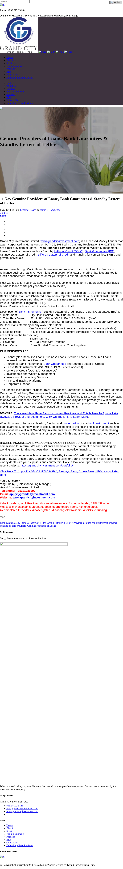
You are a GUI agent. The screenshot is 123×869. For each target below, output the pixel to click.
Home (9, 825)
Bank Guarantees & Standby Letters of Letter (23, 522)
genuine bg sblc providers (13, 525)
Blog (8, 839)
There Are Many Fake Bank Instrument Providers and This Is (53, 413)
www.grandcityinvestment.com (60, 241)
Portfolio (10, 836)
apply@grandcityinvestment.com (32, 494)
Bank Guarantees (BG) (99, 251)
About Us (11, 828)
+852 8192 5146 (14, 805)
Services (10, 831)
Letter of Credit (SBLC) (68, 251)
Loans (33, 210)
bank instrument (98, 423)
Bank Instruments (29, 311)
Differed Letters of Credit (53, 254)
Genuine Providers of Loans (41, 525)
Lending (24, 210)
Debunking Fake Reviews (19, 845)
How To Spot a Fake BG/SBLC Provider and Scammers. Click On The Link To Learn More (59, 415)
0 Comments (53, 210)
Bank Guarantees (55, 363)
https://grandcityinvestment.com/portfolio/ (46, 465)
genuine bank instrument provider (100, 522)
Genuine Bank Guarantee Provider (64, 522)
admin (43, 210)
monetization (71, 423)
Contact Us (12, 842)
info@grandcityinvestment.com (22, 808)
